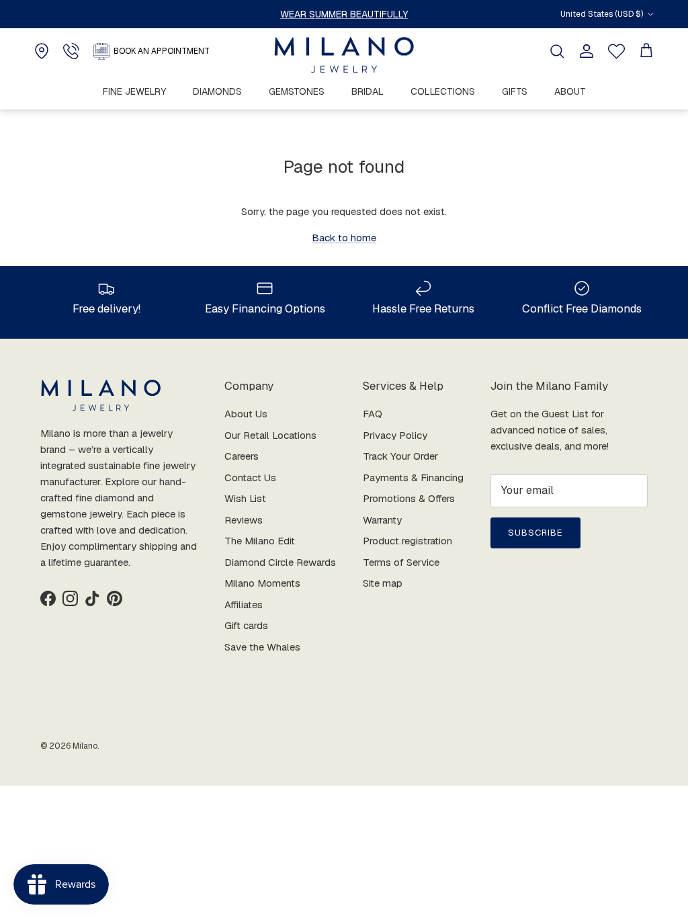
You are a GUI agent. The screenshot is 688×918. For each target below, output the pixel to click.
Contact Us (250, 477)
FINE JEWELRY (134, 91)
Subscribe (535, 532)
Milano (85, 746)
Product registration (407, 540)
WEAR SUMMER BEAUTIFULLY (344, 14)
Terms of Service (401, 562)
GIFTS (514, 91)
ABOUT (570, 91)
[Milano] (344, 55)
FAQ (372, 413)
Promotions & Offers (409, 498)
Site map (382, 583)
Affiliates (243, 604)
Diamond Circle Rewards (280, 562)
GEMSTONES (297, 91)
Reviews (243, 519)
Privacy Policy (395, 435)
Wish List (245, 498)
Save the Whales (262, 646)
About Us (245, 413)
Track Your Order (400, 456)
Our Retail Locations (270, 435)
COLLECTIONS (443, 91)
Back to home (344, 237)
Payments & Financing (413, 477)
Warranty (382, 519)
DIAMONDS (217, 91)
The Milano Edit (259, 540)
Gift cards (246, 625)
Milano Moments (262, 583)
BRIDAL (367, 91)
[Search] (557, 51)
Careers (241, 456)
